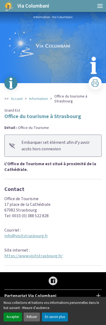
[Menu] (100, 6)
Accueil (17, 99)
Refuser (32, 316)
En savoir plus (55, 316)
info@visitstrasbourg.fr (26, 236)
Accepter (13, 316)
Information (38, 99)
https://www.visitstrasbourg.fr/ (33, 256)
